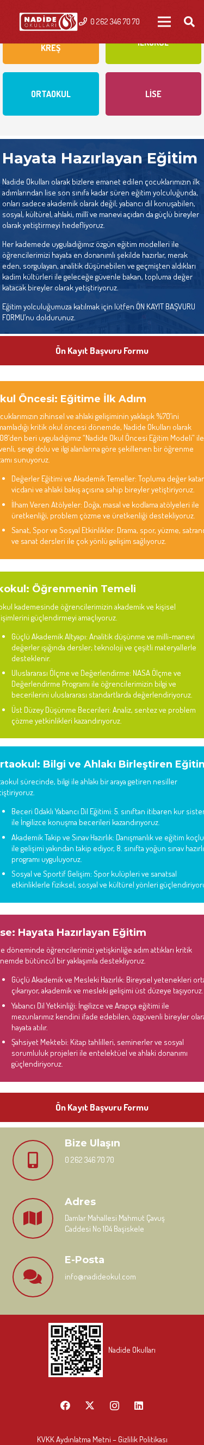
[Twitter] (90, 1405)
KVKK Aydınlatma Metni (74, 1439)
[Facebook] (65, 1405)
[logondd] (48, 21)
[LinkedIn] (139, 1405)
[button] (189, 21)
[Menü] (164, 21)
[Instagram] (114, 1405)
